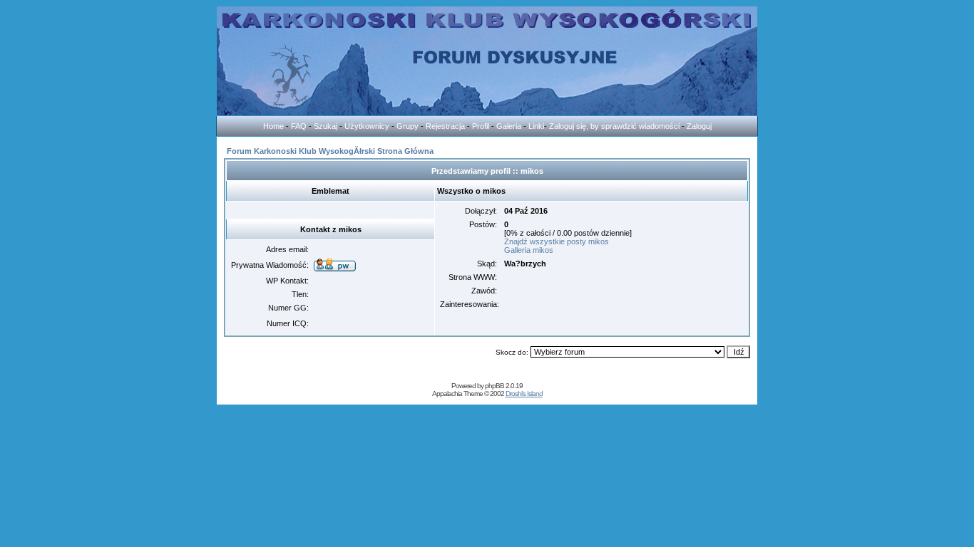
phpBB (494, 386)
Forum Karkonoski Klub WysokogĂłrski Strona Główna (330, 151)
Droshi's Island (524, 393)
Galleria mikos (528, 250)
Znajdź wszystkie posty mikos (556, 241)
